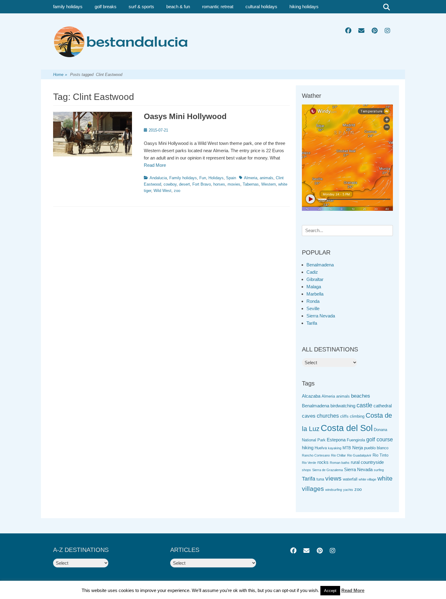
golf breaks (106, 6)
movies (234, 184)
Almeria (250, 178)
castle (364, 405)
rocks (323, 462)
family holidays (68, 6)
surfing (379, 470)
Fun (202, 178)
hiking (307, 447)
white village (367, 479)
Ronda (312, 301)
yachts (348, 489)
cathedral (382, 405)
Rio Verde (309, 462)
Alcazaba (311, 396)
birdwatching (342, 405)
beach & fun (178, 6)
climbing (357, 416)
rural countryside (367, 462)
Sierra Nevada (320, 315)
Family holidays (183, 178)
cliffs (344, 416)
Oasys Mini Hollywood (185, 116)
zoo (177, 190)
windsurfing (333, 489)
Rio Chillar (338, 455)
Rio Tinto (380, 455)
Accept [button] (330, 590)
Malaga (313, 286)
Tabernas (251, 184)
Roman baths (340, 462)
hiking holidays (304, 6)
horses (219, 184)
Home (60, 74)
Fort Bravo (201, 184)
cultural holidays (261, 6)
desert (184, 184)
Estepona (336, 439)
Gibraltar (314, 279)
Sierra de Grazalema (327, 470)
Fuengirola (356, 440)
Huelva (321, 448)
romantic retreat (217, 6)
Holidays (216, 178)
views (333, 478)
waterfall (350, 479)
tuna (320, 479)
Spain (231, 178)
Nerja (357, 447)
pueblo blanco (376, 448)
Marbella (314, 293)
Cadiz (312, 272)
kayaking (334, 448)
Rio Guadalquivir (359, 455)
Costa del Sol (347, 428)
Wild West (162, 190)
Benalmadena (320, 264)
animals (266, 178)
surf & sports (141, 6)
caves (309, 416)
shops (306, 470)
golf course (379, 439)
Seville (312, 308)
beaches (360, 396)
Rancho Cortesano (316, 455)
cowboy (170, 184)
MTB (347, 448)
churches (328, 416)
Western (268, 184)
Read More (155, 165)
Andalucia (158, 178)
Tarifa (311, 323)
